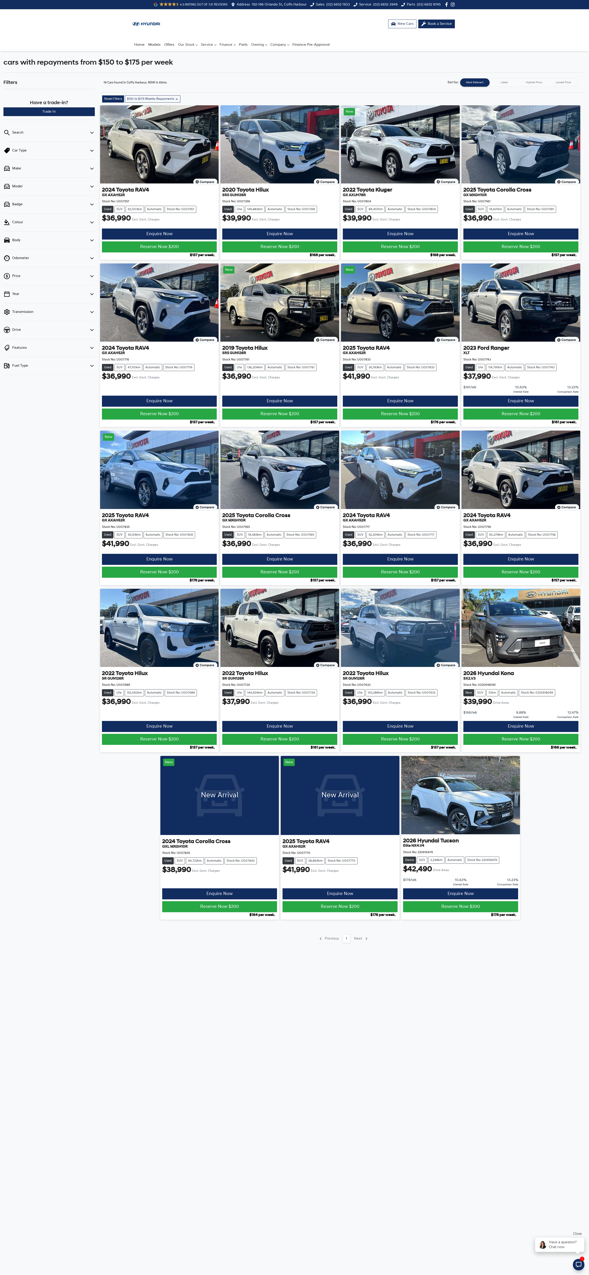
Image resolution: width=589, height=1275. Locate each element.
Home (139, 45)
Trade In (49, 112)
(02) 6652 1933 (338, 4)
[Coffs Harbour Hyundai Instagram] (453, 4)
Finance (225, 45)
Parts (243, 45)
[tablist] (519, 82)
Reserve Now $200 (159, 247)
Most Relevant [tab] (474, 82)
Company (278, 45)
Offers (169, 45)
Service (207, 45)
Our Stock (186, 45)
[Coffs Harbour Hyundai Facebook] (447, 4)
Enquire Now (159, 234)
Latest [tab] (504, 82)
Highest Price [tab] (534, 82)
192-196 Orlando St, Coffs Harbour (279, 4)
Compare (207, 182)
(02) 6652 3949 (385, 4)
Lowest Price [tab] (563, 82)
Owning (257, 45)
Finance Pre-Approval (311, 45)
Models (154, 45)
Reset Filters (113, 99)
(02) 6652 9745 (429, 4)
